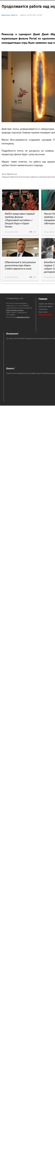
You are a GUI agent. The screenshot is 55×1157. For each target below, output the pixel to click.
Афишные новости (9, 15)
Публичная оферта (45, 306)
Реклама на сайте (45, 315)
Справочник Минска (46, 304)
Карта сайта (43, 312)
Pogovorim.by (13, 298)
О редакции (42, 309)
